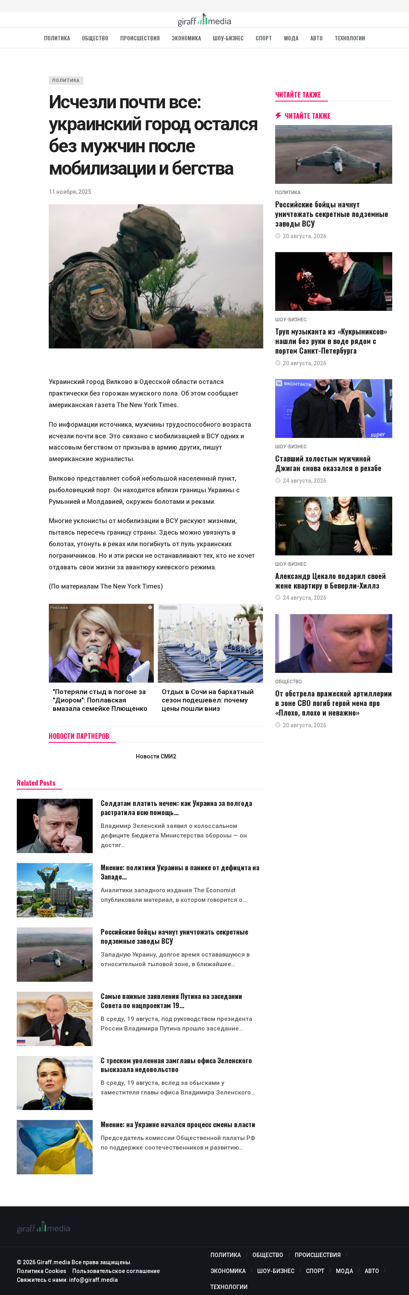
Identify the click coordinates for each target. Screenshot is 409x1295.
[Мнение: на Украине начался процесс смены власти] (55, 1147)
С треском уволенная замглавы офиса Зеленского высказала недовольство (176, 1064)
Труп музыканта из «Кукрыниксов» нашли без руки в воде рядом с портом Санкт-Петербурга (331, 341)
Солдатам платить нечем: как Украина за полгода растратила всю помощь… (176, 807)
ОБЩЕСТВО (288, 681)
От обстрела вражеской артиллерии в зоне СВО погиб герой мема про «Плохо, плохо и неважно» (333, 703)
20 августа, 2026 (304, 236)
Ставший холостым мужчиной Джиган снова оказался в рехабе (328, 463)
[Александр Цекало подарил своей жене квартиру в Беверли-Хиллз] (333, 526)
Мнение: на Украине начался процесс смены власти (178, 1124)
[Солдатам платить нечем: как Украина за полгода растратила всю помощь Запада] (55, 826)
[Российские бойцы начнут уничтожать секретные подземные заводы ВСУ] (55, 954)
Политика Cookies (41, 1271)
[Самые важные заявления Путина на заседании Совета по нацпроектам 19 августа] (55, 1019)
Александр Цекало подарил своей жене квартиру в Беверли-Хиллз (330, 581)
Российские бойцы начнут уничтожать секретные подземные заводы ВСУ (174, 936)
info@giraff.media (93, 1280)
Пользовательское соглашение (116, 1271)
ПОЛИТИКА (66, 80)
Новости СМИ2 (156, 756)
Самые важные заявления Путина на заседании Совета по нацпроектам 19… (171, 1000)
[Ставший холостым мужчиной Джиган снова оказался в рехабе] (333, 408)
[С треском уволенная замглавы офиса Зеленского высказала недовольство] (55, 1083)
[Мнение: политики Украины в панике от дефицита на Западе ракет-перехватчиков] (55, 890)
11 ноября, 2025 (70, 192)
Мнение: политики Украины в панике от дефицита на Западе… (180, 871)
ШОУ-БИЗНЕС (291, 319)
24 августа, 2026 (304, 480)
